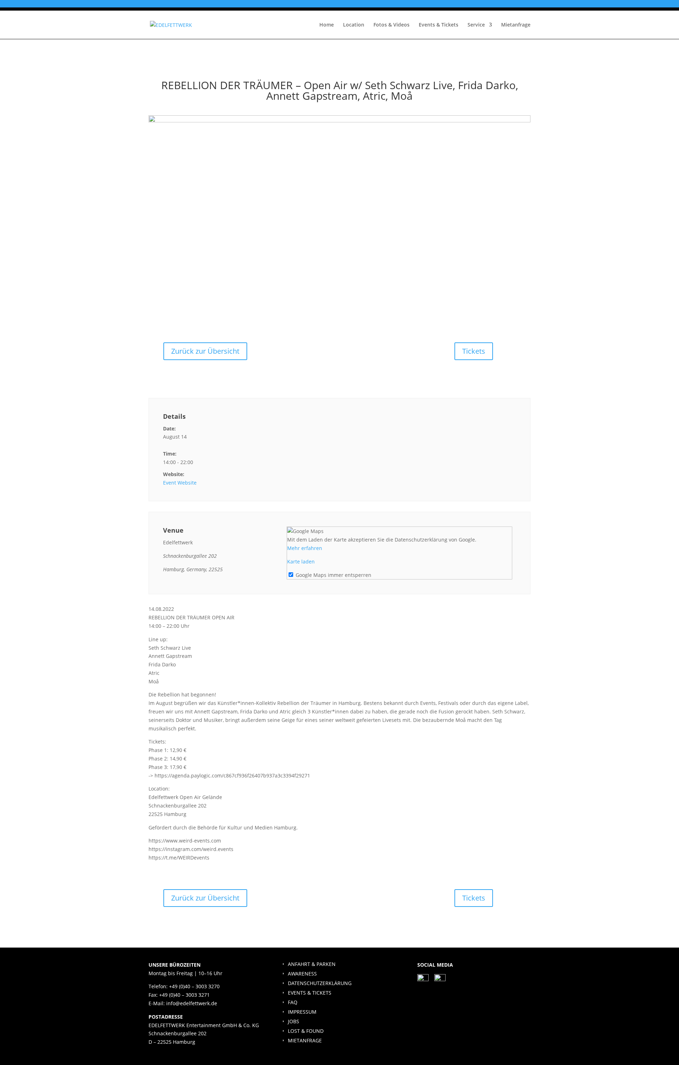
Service (476, 25)
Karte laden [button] (301, 561)
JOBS (293, 1021)
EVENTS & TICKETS (309, 992)
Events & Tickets (438, 25)
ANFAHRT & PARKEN (312, 964)
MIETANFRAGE (305, 1040)
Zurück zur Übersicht (205, 351)
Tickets (473, 351)
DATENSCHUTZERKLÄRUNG (320, 983)
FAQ (292, 1002)
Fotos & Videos (391, 25)
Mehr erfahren (304, 548)
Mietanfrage (515, 25)
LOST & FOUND (306, 1031)
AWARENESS (302, 973)
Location (353, 25)
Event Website (180, 482)
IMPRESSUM (302, 1011)
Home (326, 25)
